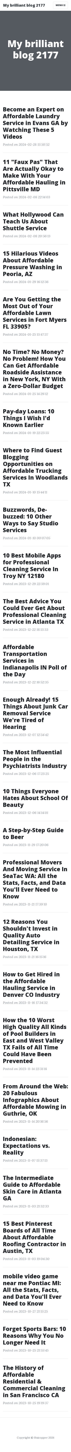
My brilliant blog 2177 (24, 5)
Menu (59, 5)
